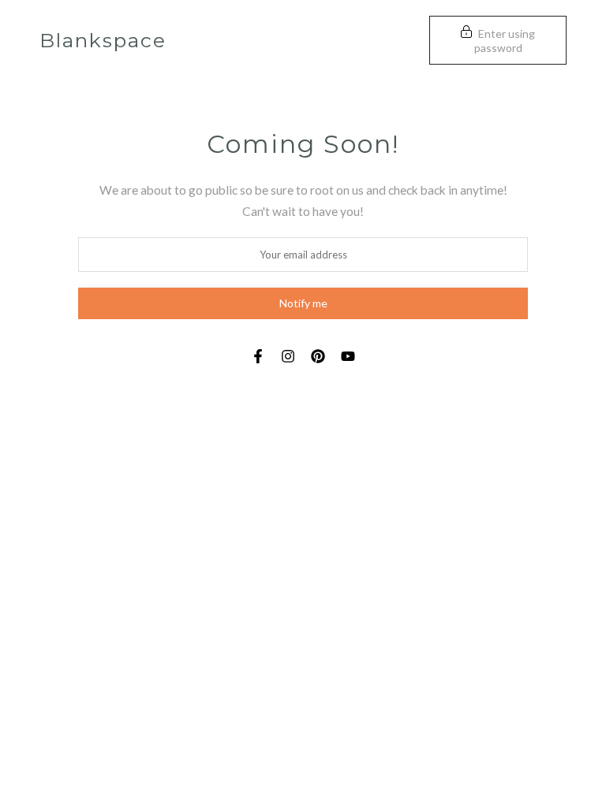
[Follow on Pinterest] (318, 356)
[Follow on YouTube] (348, 356)
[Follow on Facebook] (258, 356)
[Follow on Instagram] (288, 356)
